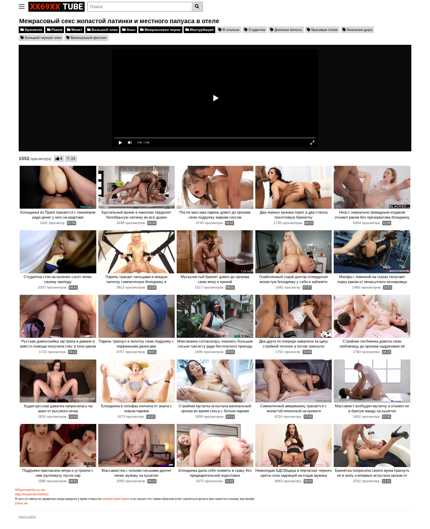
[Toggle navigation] (23, 6)
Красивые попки (324, 30)
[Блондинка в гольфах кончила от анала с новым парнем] (136, 381)
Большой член (104, 30)
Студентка (256, 30)
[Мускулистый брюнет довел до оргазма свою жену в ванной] (215, 251)
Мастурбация (201, 30)
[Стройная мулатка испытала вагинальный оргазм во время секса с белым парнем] (215, 381)
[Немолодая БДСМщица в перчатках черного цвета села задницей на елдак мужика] (293, 445)
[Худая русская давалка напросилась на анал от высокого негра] (58, 381)
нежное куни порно (115, 499)
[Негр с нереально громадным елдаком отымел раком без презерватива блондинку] (372, 187)
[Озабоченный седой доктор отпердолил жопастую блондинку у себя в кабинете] (293, 251)
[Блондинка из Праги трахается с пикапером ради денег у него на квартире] (58, 187)
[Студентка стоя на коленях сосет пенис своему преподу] (58, 251)
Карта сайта (27, 517)
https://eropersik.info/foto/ (32, 494)
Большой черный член (42, 38)
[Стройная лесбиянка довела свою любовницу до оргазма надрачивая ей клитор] (372, 316)
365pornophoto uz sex (30, 490)
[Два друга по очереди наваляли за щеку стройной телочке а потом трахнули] (293, 316)
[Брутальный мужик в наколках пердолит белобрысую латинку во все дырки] (136, 187)
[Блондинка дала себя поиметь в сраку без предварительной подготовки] (215, 445)
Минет (76, 30)
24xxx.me (21, 503)
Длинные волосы (287, 30)
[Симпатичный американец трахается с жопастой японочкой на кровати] (293, 381)
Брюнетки (33, 30)
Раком (56, 30)
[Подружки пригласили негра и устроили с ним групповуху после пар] (58, 445)
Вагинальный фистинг (88, 38)
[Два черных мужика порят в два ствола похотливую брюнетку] (293, 187)
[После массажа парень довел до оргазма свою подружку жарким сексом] (215, 187)
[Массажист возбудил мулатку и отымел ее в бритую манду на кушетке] (372, 381)
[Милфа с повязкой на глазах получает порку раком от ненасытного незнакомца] (372, 251)
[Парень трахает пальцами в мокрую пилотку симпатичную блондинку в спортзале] (136, 251)
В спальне (230, 30)
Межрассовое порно (162, 30)
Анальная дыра (359, 30)
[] (197, 7)
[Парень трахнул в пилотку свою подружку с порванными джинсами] (136, 316)
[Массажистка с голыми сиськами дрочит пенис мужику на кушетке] (136, 445)
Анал (130, 30)
